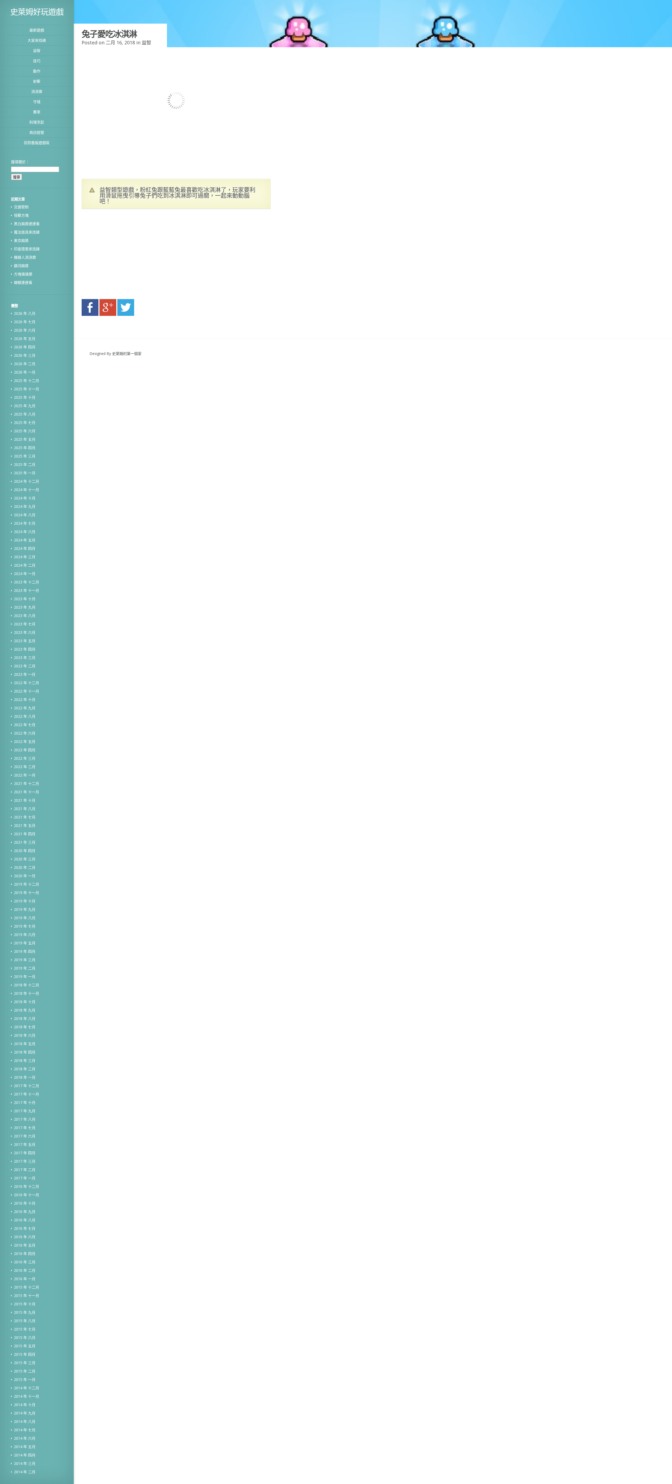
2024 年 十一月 (26, 489)
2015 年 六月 (24, 1337)
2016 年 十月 (24, 1203)
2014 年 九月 (24, 1413)
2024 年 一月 (24, 573)
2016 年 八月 (24, 1219)
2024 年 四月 (24, 548)
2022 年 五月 (24, 741)
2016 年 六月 (24, 1236)
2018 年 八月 (24, 1018)
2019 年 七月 (24, 926)
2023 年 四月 (24, 649)
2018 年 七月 (24, 1026)
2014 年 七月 (24, 1429)
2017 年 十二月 (26, 1085)
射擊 (36, 81)
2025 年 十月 (24, 397)
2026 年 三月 (24, 355)
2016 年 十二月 (26, 1186)
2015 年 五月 (24, 1345)
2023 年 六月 (24, 632)
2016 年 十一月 (26, 1194)
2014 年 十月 (24, 1404)
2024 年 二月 (24, 565)
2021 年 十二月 (26, 783)
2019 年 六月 (24, 934)
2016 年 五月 (24, 1245)
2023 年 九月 (24, 607)
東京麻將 (21, 240)
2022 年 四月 (24, 749)
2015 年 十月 (24, 1303)
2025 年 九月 (24, 405)
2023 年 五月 (24, 640)
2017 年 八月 (24, 1119)
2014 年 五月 (24, 1446)
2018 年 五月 (24, 1043)
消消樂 (36, 91)
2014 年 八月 (24, 1421)
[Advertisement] (131, 255)
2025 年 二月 (24, 464)
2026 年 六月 (24, 330)
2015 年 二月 (24, 1371)
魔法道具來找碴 (27, 232)
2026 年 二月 (24, 363)
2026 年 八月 (24, 313)
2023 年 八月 (24, 615)
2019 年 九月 (24, 909)
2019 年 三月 (24, 959)
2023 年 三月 (24, 657)
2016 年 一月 (24, 1278)
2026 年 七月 (24, 321)
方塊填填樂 (23, 274)
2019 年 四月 (24, 951)
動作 (36, 70)
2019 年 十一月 (26, 892)
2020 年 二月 (24, 867)
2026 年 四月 (24, 346)
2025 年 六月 (24, 430)
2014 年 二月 (24, 1471)
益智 (36, 50)
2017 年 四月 (24, 1152)
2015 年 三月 (24, 1362)
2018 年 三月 (24, 1060)
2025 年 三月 (24, 456)
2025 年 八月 (24, 414)
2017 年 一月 (24, 1178)
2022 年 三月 (24, 758)
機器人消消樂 (25, 257)
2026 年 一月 (24, 372)
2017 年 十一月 (26, 1094)
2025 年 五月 (24, 439)
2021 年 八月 (24, 808)
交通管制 (21, 206)
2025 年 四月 (24, 447)
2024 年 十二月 (26, 481)
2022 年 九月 (24, 707)
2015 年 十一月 (26, 1295)
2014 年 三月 (24, 1463)
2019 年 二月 (24, 968)
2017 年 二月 (24, 1169)
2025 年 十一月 (26, 388)
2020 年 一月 (24, 875)
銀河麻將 (21, 265)
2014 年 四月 (24, 1455)
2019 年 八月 (24, 917)
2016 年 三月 (24, 1261)
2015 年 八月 (24, 1320)
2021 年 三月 (24, 842)
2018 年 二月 (24, 1068)
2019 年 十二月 (26, 884)
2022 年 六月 (24, 733)
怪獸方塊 (21, 215)
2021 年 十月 (24, 800)
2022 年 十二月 (26, 682)
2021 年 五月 (24, 825)
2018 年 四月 (24, 1052)
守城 (36, 101)
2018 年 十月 (24, 1001)
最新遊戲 (36, 30)
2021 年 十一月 (26, 791)
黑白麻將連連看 (27, 223)
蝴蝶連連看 (23, 282)
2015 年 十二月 (26, 1287)
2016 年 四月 (24, 1253)
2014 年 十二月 (26, 1387)
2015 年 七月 (24, 1329)
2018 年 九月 (24, 1010)
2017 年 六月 (24, 1136)
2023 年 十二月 (26, 581)
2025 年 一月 (24, 472)
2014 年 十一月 (26, 1396)
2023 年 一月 (24, 674)
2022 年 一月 (24, 775)
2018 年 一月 (24, 1077)
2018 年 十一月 (26, 993)
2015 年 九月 (24, 1312)
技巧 (36, 60)
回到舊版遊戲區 (37, 142)
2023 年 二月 (24, 665)
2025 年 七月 (24, 422)
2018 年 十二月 (26, 984)
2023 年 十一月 (26, 590)
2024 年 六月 (24, 531)
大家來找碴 (37, 40)
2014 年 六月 (24, 1438)
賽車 (36, 111)
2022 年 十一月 (26, 691)
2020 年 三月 (24, 859)
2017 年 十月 (24, 1102)
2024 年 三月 (24, 556)
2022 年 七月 (24, 724)
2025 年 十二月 (26, 380)
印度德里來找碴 (27, 248)
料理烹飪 (36, 122)
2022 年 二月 (24, 766)
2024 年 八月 (24, 514)
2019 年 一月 (24, 976)
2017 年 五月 (24, 1144)
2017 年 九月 (24, 1110)
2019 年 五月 (24, 942)
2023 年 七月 (24, 623)
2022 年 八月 (24, 716)
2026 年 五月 (24, 338)
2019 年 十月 (24, 900)
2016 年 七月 (24, 1228)
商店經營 (36, 132)
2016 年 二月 (24, 1270)
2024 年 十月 (24, 498)
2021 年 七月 (24, 817)
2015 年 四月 (24, 1354)
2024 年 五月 (24, 540)
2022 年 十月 (24, 699)
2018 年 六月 (24, 1035)
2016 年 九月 (24, 1211)
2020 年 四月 (24, 850)
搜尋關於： (20, 161)
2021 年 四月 (24, 833)
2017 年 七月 (24, 1127)
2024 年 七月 (24, 523)
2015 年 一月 (24, 1379)
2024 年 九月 (24, 506)
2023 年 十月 (24, 598)
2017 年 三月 (24, 1161)
